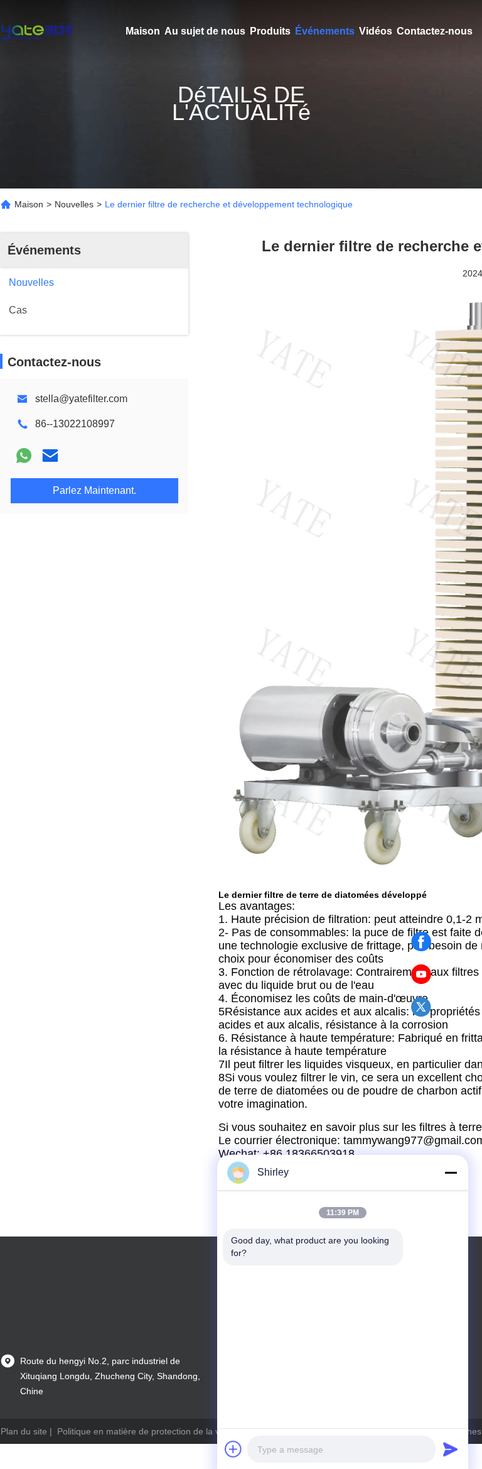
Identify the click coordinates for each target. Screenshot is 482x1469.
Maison (143, 31)
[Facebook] (421, 942)
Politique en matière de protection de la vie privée (155, 1431)
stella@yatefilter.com (81, 398)
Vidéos (375, 31)
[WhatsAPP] (24, 455)
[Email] (50, 455)
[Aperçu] (37, 31)
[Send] (451, 1449)
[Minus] (450, 1172)
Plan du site (24, 1431)
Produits (270, 31)
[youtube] (421, 974)
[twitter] (421, 1007)
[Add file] (233, 1449)
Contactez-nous (435, 31)
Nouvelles (74, 204)
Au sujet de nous (204, 31)
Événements (325, 31)
